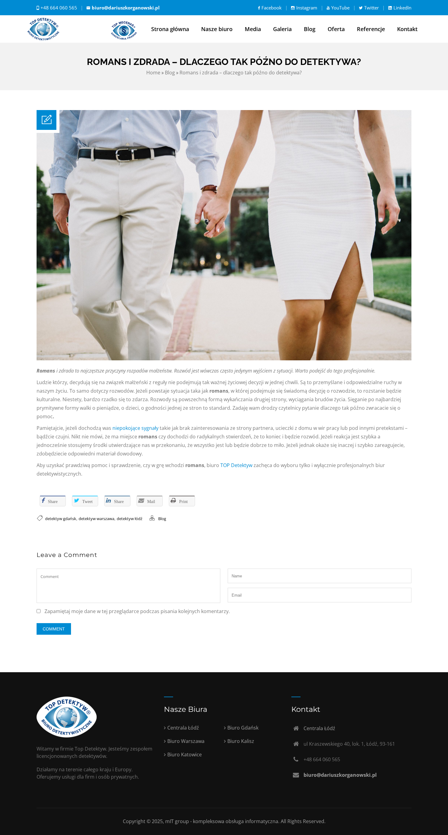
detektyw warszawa (96, 518)
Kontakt (407, 29)
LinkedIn (402, 8)
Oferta (336, 29)
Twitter (371, 8)
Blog (309, 29)
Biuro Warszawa (185, 741)
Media (253, 29)
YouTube (340, 8)
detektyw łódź (129, 518)
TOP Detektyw (236, 465)
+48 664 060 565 (59, 8)
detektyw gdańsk (60, 518)
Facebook (271, 8)
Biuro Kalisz (240, 741)
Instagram (306, 8)
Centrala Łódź (183, 727)
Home (153, 72)
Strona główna (170, 29)
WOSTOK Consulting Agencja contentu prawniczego (168, 485)
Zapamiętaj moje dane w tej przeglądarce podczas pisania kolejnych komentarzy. (137, 611)
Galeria (282, 29)
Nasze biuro (217, 29)
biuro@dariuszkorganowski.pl (126, 8)
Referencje (371, 29)
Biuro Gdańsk (242, 727)
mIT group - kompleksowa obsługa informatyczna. (223, 821)
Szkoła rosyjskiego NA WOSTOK (72, 485)
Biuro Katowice (184, 754)
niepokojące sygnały (135, 428)
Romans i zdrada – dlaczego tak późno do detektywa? (241, 72)
